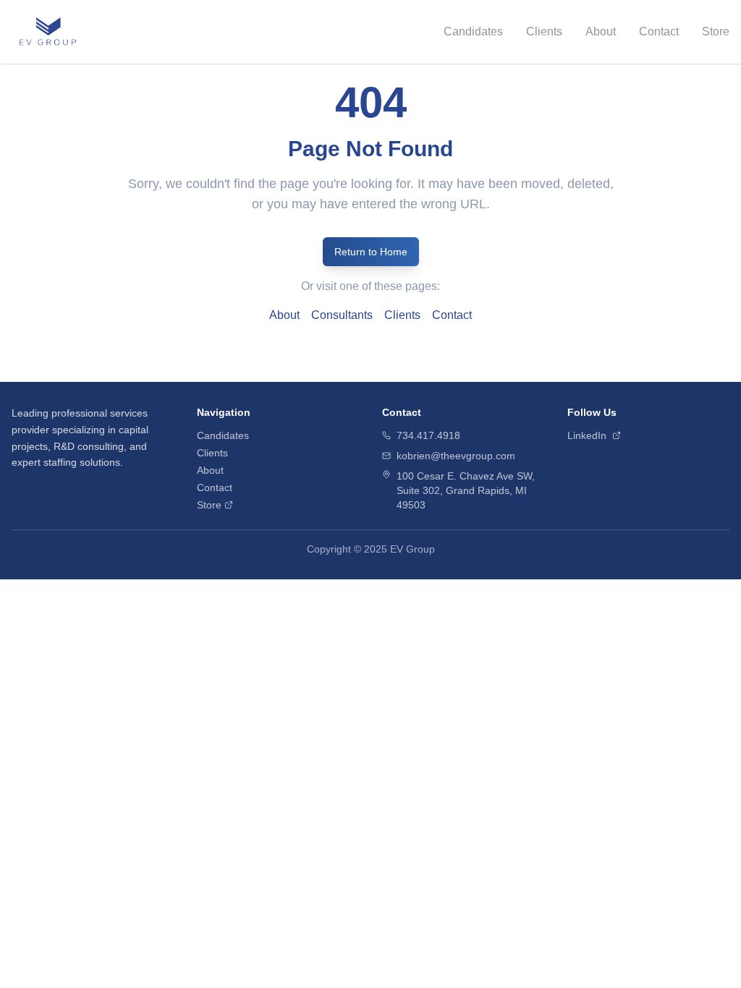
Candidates (473, 31)
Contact (659, 31)
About (600, 31)
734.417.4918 (428, 435)
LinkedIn (586, 435)
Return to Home (370, 251)
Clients (544, 31)
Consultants (342, 315)
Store (715, 31)
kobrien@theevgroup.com (456, 455)
